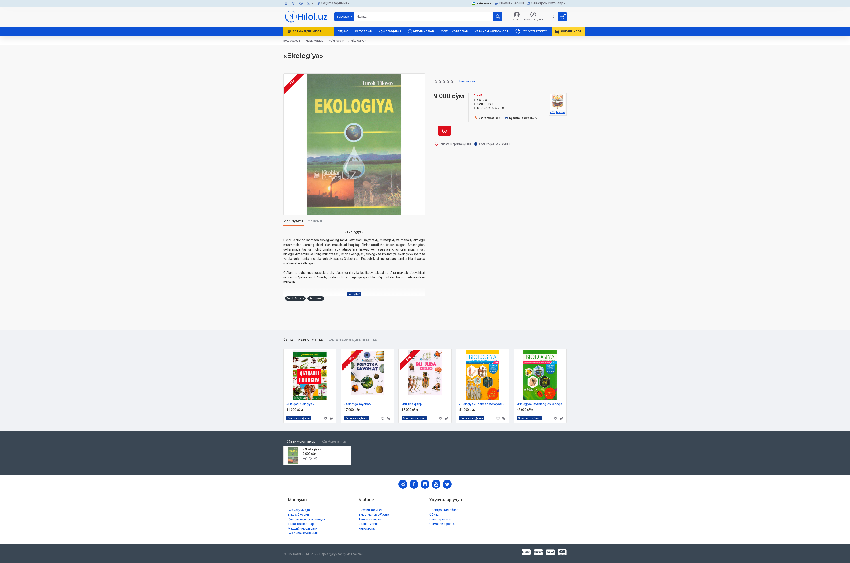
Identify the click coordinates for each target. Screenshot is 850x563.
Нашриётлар (314, 40)
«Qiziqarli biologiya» (300, 404)
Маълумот (293, 221)
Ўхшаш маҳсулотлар (303, 340)
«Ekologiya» (312, 449)
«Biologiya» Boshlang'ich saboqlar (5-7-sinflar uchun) (541, 404)
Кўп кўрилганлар (334, 441)
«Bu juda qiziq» (412, 404)
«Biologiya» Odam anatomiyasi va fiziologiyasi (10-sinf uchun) (483, 404)
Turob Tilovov (295, 298)
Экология (315, 298)
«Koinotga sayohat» (357, 404)
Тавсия (315, 221)
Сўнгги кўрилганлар (301, 441)
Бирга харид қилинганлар (352, 340)
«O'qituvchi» (336, 40)
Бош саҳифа (291, 40)
